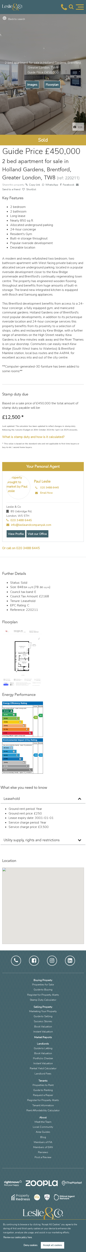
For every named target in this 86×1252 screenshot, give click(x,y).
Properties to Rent (43, 1085)
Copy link (35, 185)
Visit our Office (37, 534)
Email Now (46, 493)
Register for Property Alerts (43, 995)
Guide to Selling (43, 1016)
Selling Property (43, 1007)
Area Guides (43, 1132)
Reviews (43, 1152)
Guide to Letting (43, 1048)
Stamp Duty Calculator (43, 1000)
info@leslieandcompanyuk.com (30, 525)
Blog (43, 1137)
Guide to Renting (43, 1090)
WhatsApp (51, 185)
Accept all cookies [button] (52, 1245)
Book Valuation (43, 1026)
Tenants (43, 1081)
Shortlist (31, 189)
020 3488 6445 (49, 487)
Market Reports (43, 1037)
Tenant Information (43, 1105)
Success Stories (43, 1021)
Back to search (16, 19)
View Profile (16, 534)
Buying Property (43, 980)
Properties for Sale (43, 984)
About (43, 1117)
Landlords (43, 1044)
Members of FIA (43, 1142)
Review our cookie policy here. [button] (17, 1237)
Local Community (43, 1127)
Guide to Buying (43, 989)
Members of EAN (43, 1147)
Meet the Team (43, 1122)
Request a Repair (43, 1095)
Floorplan (52, 84)
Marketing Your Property (43, 1011)
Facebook (68, 185)
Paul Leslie (42, 481)
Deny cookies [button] (31, 1245)
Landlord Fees (43, 1073)
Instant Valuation (43, 1031)
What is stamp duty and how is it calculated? (33, 437)
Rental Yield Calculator (43, 1068)
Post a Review (43, 1157)
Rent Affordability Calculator (43, 1110)
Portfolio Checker (43, 1058)
